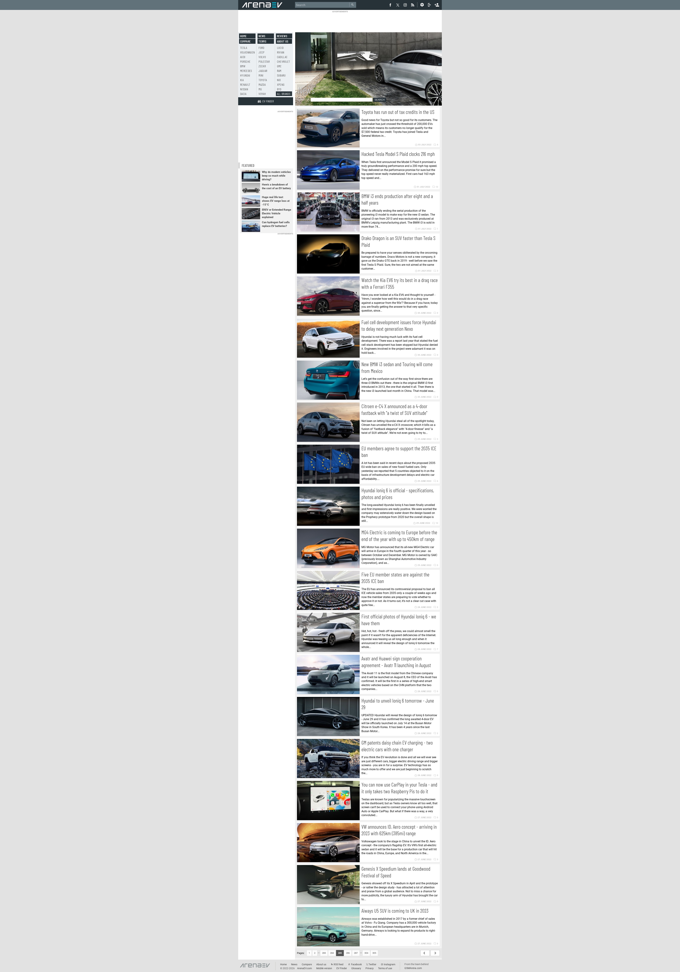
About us (282, 41)
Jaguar (263, 71)
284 (332, 953)
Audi (242, 57)
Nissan (244, 89)
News (262, 36)
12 (437, 187)
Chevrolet (283, 61)
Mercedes (246, 71)
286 (348, 953)
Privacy (370, 968)
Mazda (262, 84)
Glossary (356, 968)
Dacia (243, 94)
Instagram (389, 964)
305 (374, 953)
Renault (245, 84)
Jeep (261, 52)
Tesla (243, 48)
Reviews (282, 36)
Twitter (372, 964)
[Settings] (422, 4)
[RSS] (413, 4)
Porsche (245, 61)
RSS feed (338, 964)
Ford (261, 48)
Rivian (280, 52)
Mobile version (324, 968)
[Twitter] (397, 5)
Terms (262, 41)
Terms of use (385, 968)
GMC (279, 66)
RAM (279, 71)
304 (366, 953)
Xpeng (281, 84)
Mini (261, 75)
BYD (279, 89)
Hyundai (245, 75)
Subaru (281, 75)
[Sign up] (437, 4)
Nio (279, 80)
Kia (242, 80)
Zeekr (262, 66)
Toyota (263, 80)
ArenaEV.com (304, 968)
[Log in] (429, 4)
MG (260, 89)
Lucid (280, 48)
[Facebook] (390, 4)
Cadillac (282, 57)
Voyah (262, 94)
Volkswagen (247, 52)
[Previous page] (425, 953)
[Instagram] (405, 4)
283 (324, 953)
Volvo (262, 57)
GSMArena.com (413, 968)
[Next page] (435, 953)
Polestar (264, 61)
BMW (242, 66)
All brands (283, 94)
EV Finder (341, 968)
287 (356, 953)
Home (243, 36)
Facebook (356, 964)
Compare (245, 41)
